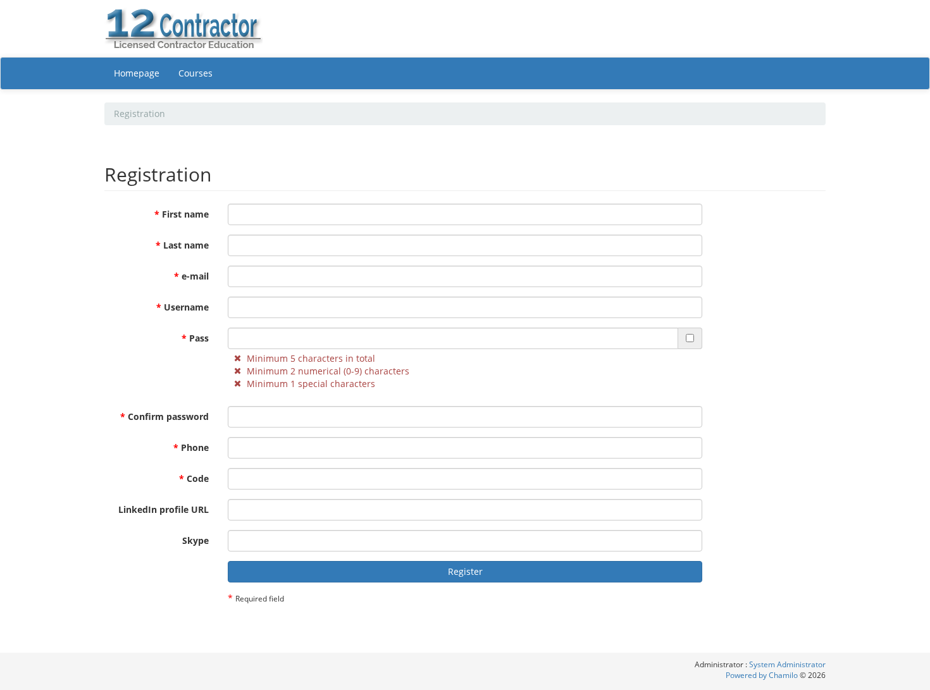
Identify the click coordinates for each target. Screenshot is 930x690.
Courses (195, 73)
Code (194, 478)
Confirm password (164, 416)
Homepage (136, 73)
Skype (195, 540)
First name (181, 214)
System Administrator (787, 664)
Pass (195, 338)
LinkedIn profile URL (163, 509)
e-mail (191, 276)
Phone (191, 447)
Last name (182, 245)
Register (465, 571)
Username (182, 307)
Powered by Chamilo (763, 675)
